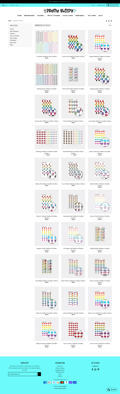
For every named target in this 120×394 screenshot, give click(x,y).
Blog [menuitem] (101, 15)
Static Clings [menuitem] (68, 15)
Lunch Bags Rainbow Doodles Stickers (99, 121)
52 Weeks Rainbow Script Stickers (46, 56)
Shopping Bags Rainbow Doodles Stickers (100, 89)
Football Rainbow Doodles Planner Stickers (73, 152)
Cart (113, 5)
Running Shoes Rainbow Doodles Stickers (47, 89)
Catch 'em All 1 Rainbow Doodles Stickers (73, 344)
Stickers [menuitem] (40, 15)
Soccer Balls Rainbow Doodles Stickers (73, 184)
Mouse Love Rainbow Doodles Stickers (100, 313)
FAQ (60, 374)
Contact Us (95, 366)
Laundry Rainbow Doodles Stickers (73, 313)
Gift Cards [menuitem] (92, 15)
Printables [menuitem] (80, 15)
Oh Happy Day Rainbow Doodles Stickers (73, 249)
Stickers (12, 33)
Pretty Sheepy (62, 386)
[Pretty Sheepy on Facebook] (106, 21)
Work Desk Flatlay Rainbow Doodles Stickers (73, 89)
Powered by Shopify (60, 388)
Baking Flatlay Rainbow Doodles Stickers (99, 249)
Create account (101, 5)
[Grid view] (109, 25)
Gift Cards (13, 42)
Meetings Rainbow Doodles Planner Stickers (47, 152)
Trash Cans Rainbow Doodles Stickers (73, 56)
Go (39, 374)
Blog (11, 45)
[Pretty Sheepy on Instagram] (108, 21)
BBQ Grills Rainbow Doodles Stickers (47, 184)
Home (9, 20)
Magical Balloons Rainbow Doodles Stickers (99, 57)
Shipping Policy (60, 370)
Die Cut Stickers (14, 36)
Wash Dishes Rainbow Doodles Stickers (73, 281)
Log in (93, 5)
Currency (12, 5)
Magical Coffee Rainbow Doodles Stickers (47, 249)
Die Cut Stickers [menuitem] (54, 15)
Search (60, 376)
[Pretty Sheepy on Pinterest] (111, 21)
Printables (13, 40)
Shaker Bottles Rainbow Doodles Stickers (100, 185)
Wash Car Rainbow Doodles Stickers (47, 313)
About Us (60, 366)
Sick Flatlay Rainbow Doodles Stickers (46, 281)
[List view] (111, 25)
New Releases (14, 31)
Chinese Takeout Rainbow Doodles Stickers (46, 217)
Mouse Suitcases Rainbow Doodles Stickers (99, 152)
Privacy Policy (60, 368)
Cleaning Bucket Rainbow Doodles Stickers (73, 217)
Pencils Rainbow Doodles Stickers (73, 121)
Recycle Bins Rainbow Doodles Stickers (47, 121)
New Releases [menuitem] (29, 15)
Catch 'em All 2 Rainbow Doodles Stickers (100, 344)
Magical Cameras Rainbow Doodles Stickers (46, 344)
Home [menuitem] (19, 15)
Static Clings (13, 38)
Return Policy (60, 372)
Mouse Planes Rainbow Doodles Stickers (100, 217)
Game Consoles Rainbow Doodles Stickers (100, 281)
